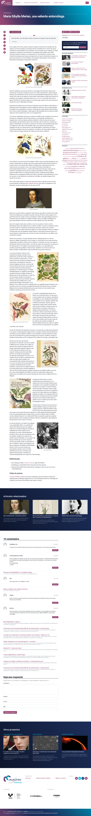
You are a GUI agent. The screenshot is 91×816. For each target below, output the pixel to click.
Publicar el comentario (10, 712)
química (73, 170)
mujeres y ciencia (78, 166)
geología (64, 160)
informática (65, 162)
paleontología (76, 168)
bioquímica (67, 152)
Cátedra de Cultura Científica (43, 778)
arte (77, 148)
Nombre (5, 696)
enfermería (65, 156)
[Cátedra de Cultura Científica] (15, 796)
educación (84, 154)
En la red (64, 126)
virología (76, 172)
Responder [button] (55, 550)
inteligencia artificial (77, 162)
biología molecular (82, 150)
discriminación (67, 154)
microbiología (68, 166)
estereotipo (74, 156)
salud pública (82, 170)
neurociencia (68, 168)
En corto (64, 124)
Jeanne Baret (38, 98)
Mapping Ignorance (67, 734)
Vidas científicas (7, 12)
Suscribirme (82, 47)
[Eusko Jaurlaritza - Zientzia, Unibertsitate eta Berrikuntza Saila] (56, 796)
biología (75, 150)
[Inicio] (6, 3)
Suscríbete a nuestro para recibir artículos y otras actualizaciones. (74, 43)
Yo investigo (65, 141)
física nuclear (78, 158)
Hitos (63, 131)
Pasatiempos (65, 133)
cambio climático (80, 152)
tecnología (71, 172)
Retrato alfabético (66, 138)
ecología (79, 154)
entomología (65, 37)
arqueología (73, 148)
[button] (4, 32)
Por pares (64, 134)
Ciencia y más (65, 120)
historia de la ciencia (72, 160)
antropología (67, 148)
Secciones (28, 778)
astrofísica (81, 148)
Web (4, 706)
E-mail (5, 701)
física (74, 159)
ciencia (85, 152)
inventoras (84, 162)
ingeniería (71, 162)
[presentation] (75, 57)
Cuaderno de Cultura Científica (13, 734)
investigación (64, 164)
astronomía (67, 150)
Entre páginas (65, 127)
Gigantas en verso (66, 129)
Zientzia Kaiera (37, 734)
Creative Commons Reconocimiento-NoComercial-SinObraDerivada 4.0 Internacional (40, 813)
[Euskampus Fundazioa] (36, 796)
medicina (83, 164)
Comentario (6, 683)
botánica (74, 152)
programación (82, 168)
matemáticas (73, 164)
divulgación (74, 154)
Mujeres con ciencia (61, 778)
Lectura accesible (15, 32)
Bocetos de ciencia (66, 119)
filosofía (70, 158)
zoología (79, 172)
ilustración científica (82, 160)
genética (84, 158)
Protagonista (65, 136)
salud (77, 170)
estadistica (69, 156)
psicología (67, 170)
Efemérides (65, 122)
